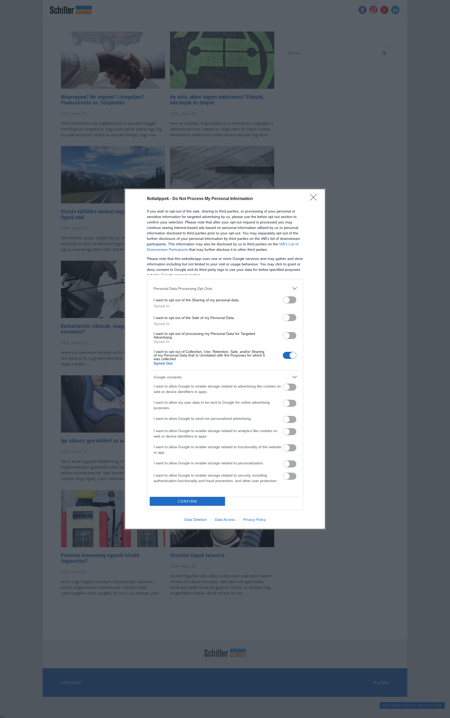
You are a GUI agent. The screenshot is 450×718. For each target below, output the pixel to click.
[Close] (315, 199)
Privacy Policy (254, 519)
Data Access (225, 519)
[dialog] (225, 359)
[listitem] (225, 288)
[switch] (289, 299)
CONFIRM (187, 501)
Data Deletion (195, 519)
